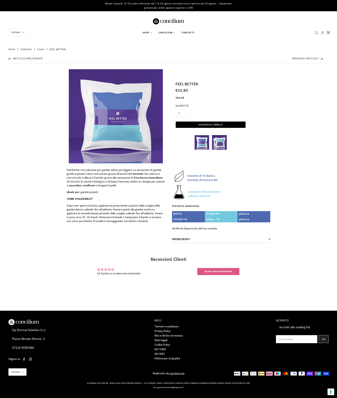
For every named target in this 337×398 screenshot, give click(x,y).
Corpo (40, 49)
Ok (324, 339)
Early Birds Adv (177, 373)
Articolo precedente (27, 58)
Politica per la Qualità (167, 358)
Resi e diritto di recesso (168, 335)
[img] (317, 33)
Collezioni (26, 49)
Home (11, 49)
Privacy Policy (162, 331)
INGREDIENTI (181, 239)
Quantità (182, 105)
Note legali (160, 340)
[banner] (168, 21)
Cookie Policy (162, 344)
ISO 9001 (159, 354)
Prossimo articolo (305, 58)
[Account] (323, 33)
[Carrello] (328, 32)
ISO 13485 (160, 349)
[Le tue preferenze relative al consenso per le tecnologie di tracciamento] (331, 392)
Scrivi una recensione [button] (218, 271)
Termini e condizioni (166, 326)
